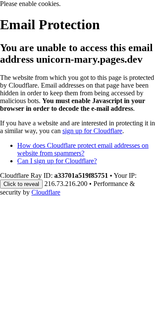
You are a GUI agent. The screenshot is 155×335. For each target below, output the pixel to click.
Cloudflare (45, 192)
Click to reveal (21, 184)
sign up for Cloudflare (92, 130)
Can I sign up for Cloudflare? (57, 160)
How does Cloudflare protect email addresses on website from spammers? (83, 149)
